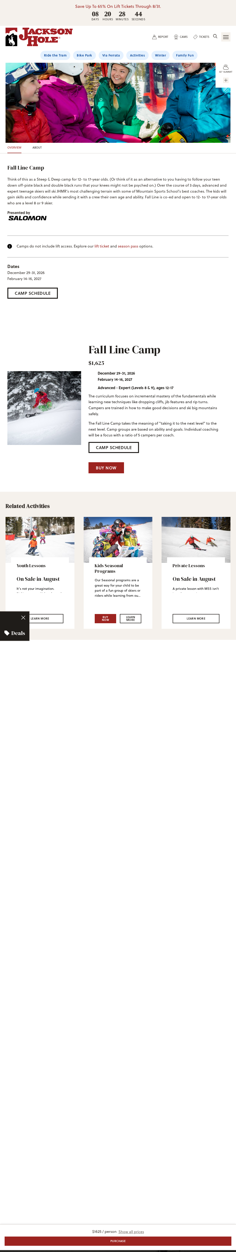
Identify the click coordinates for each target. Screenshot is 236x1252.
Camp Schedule (32, 293)
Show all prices (131, 1231)
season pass (128, 246)
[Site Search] (215, 36)
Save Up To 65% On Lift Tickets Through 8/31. (118, 6)
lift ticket (101, 246)
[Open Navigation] (225, 37)
